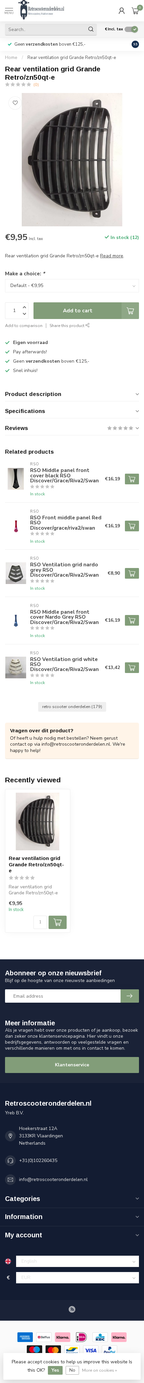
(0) (36, 84)
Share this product (67, 325)
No (72, 1370)
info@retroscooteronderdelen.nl (53, 1179)
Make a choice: (25, 273)
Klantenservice (72, 1065)
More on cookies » (99, 1370)
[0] (135, 10)
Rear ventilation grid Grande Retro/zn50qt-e (71, 58)
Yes (55, 1370)
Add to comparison (24, 325)
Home (11, 58)
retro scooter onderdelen (72, 706)
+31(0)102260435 (38, 1160)
